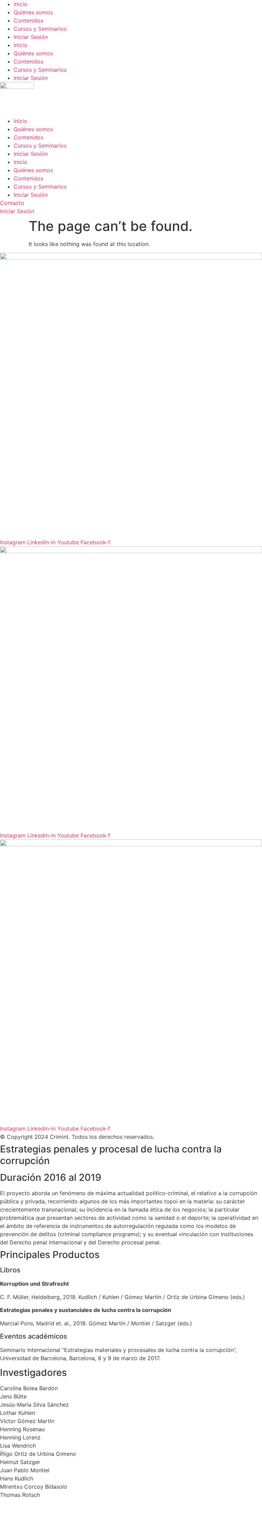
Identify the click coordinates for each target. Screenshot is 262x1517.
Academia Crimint (23, 517)
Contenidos (28, 20)
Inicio (20, 4)
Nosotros (12, 525)
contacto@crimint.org (28, 534)
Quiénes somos (33, 12)
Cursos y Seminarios (40, 28)
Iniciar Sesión (31, 36)
